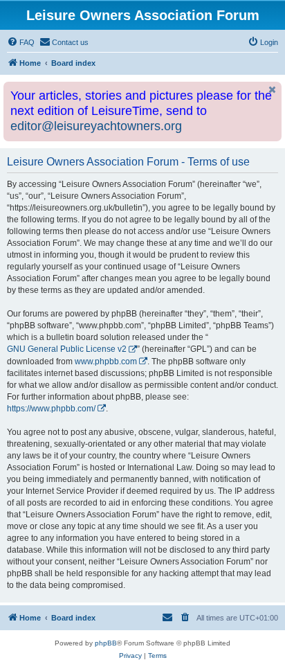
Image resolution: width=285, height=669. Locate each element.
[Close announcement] (272, 89)
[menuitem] (21, 42)
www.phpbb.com (106, 361)
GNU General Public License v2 (67, 349)
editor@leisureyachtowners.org (96, 126)
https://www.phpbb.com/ (51, 408)
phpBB (106, 643)
